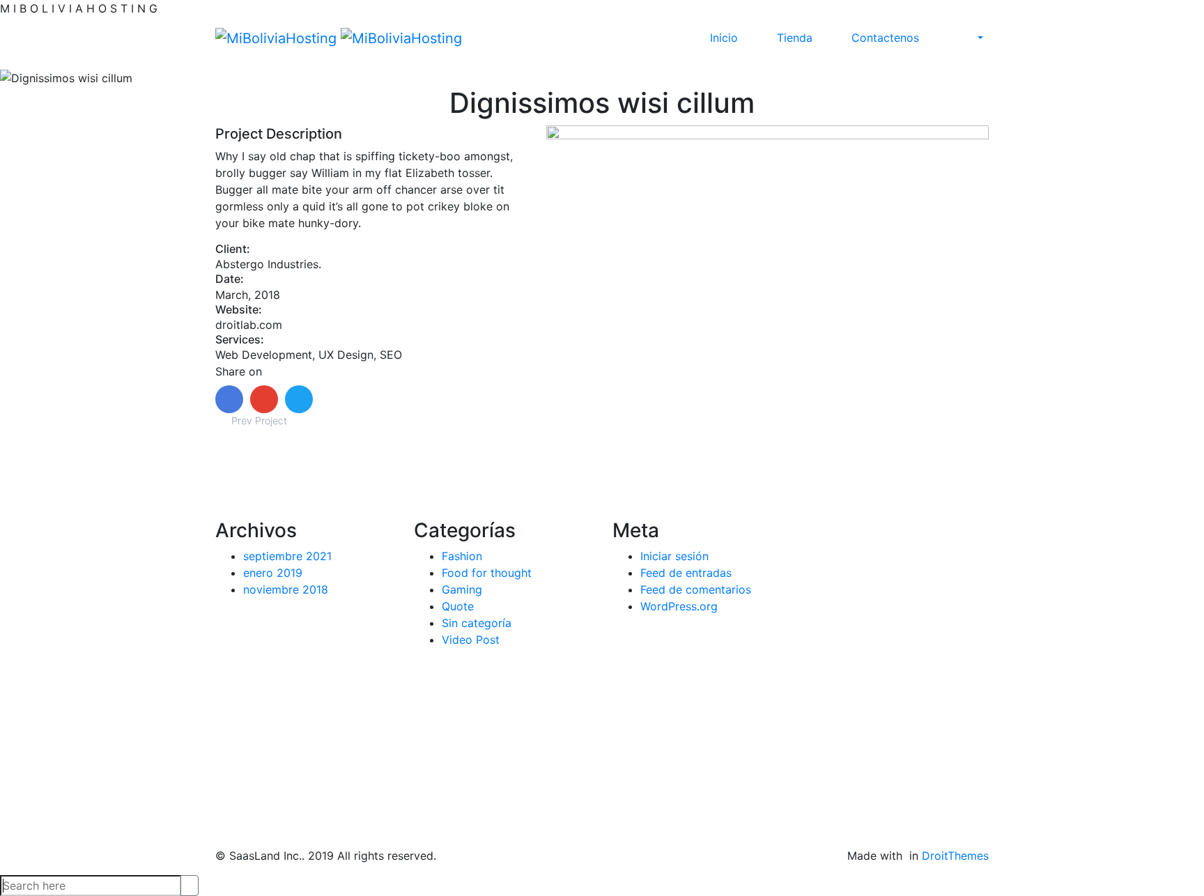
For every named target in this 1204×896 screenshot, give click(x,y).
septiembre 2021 (287, 556)
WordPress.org (679, 606)
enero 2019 (272, 573)
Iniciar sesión (674, 556)
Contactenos (885, 38)
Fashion (462, 556)
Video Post (471, 640)
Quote (458, 606)
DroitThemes (955, 856)
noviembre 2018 (285, 589)
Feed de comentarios (695, 589)
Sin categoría (476, 623)
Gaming (462, 589)
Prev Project (258, 420)
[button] (980, 38)
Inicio (724, 38)
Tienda (794, 38)
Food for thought (487, 573)
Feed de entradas (686, 573)
